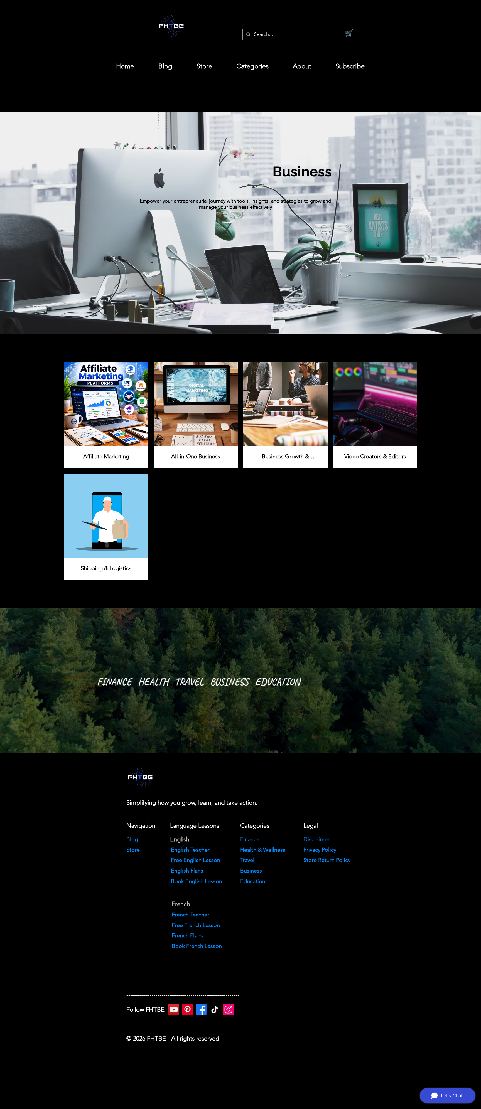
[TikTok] (214, 1009)
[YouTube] (173, 1009)
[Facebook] (201, 1009)
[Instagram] (228, 1009)
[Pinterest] (187, 1009)
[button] (252, 66)
